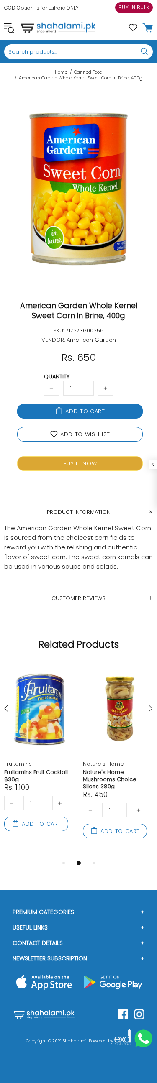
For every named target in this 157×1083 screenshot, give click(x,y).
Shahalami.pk (58, 27)
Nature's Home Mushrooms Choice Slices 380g (109, 779)
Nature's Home (103, 763)
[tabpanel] (39, 757)
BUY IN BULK (134, 7)
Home (61, 72)
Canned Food (88, 72)
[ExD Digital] (122, 1041)
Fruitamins (18, 763)
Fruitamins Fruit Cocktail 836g (36, 776)
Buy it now (80, 463)
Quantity (56, 376)
